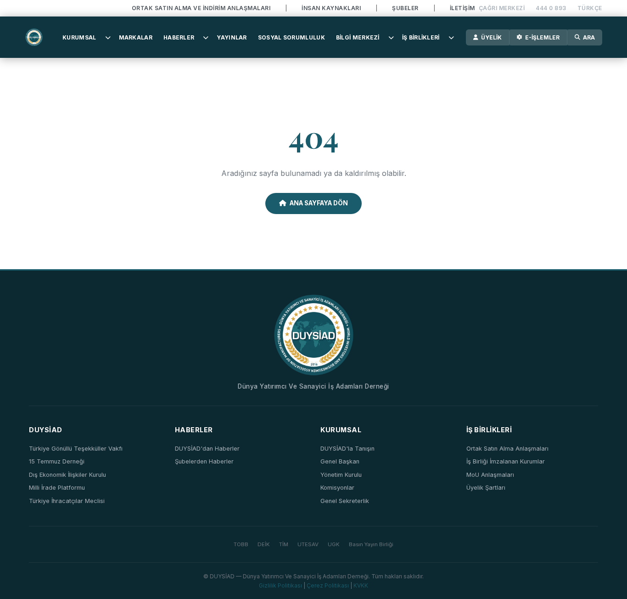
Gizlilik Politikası (280, 585)
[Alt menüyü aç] (107, 37)
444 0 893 (551, 8)
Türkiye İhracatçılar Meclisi (67, 500)
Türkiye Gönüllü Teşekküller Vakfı (76, 448)
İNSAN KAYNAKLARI (331, 8)
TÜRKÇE (589, 8)
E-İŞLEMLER (542, 37)
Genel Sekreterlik (344, 500)
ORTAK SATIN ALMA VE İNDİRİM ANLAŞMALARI (201, 8)
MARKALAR (135, 37)
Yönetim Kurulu (341, 474)
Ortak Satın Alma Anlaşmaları (507, 448)
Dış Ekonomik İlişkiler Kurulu (67, 474)
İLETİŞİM (462, 8)
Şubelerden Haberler (204, 461)
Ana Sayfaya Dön (319, 203)
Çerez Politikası (328, 585)
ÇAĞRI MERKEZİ (502, 8)
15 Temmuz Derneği (56, 461)
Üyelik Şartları (485, 487)
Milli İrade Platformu (57, 487)
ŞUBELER (405, 8)
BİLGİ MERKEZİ (358, 37)
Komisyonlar (337, 487)
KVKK (360, 585)
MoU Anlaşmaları (490, 474)
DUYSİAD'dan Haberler (207, 448)
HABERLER (178, 37)
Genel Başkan (339, 461)
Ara (589, 37)
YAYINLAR (231, 37)
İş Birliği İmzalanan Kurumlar (505, 461)
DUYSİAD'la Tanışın (347, 448)
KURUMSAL (79, 37)
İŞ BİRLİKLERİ (421, 37)
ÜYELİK (491, 37)
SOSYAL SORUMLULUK (291, 37)
